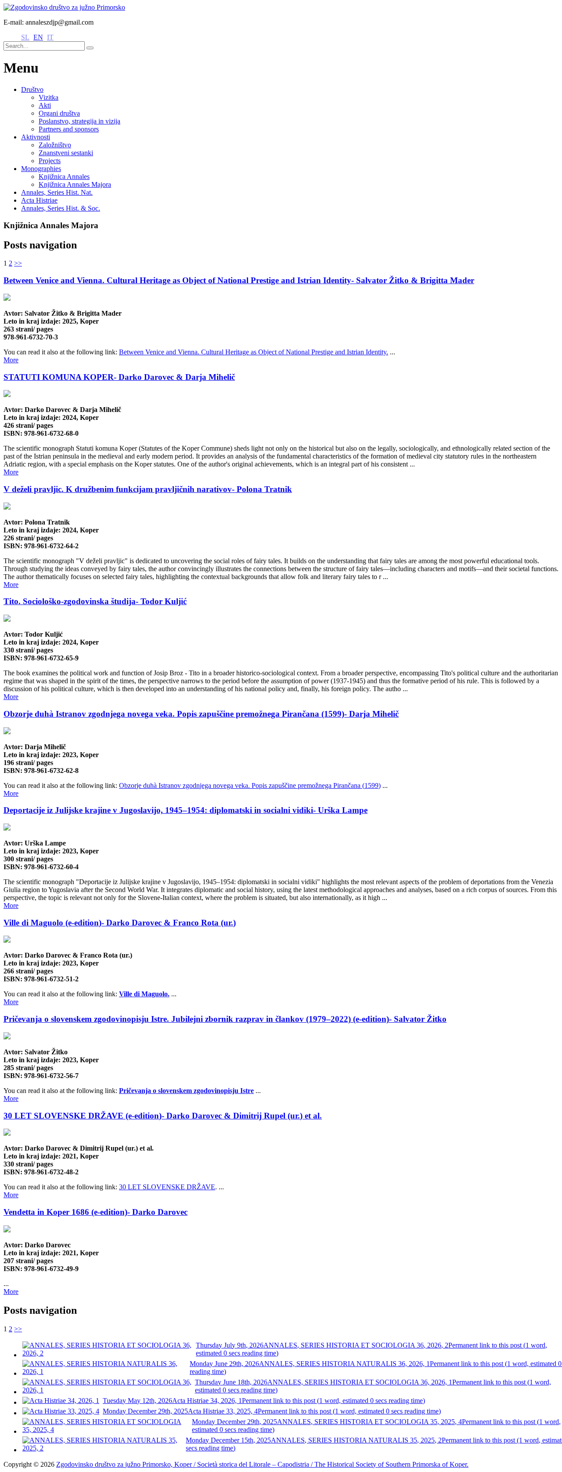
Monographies (41, 168)
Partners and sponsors (69, 129)
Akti (45, 105)
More (11, 360)
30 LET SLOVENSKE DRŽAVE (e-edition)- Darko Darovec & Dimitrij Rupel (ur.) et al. (163, 1115)
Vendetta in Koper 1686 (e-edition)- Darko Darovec (95, 1212)
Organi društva (59, 113)
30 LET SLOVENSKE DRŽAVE (167, 1187)
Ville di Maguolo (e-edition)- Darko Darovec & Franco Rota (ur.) (120, 922)
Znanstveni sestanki (66, 153)
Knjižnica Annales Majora (75, 184)
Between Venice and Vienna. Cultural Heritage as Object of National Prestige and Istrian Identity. (253, 352)
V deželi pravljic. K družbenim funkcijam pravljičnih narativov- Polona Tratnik (148, 489)
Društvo (32, 89)
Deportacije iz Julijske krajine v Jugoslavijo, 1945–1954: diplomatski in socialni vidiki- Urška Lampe (185, 810)
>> (18, 263)
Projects (50, 160)
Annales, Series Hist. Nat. (57, 192)
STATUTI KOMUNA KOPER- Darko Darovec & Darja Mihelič (119, 377)
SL (25, 37)
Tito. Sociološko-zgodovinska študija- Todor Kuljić (95, 601)
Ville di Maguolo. (144, 994)
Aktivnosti (35, 137)
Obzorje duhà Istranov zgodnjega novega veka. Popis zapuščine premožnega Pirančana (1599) (250, 785)
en (38, 37)
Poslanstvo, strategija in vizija (79, 121)
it (50, 37)
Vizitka (48, 97)
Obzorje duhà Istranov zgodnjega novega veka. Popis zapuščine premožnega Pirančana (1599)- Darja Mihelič (201, 713)
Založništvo (55, 145)
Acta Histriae (39, 200)
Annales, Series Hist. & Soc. (60, 208)
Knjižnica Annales (64, 176)
